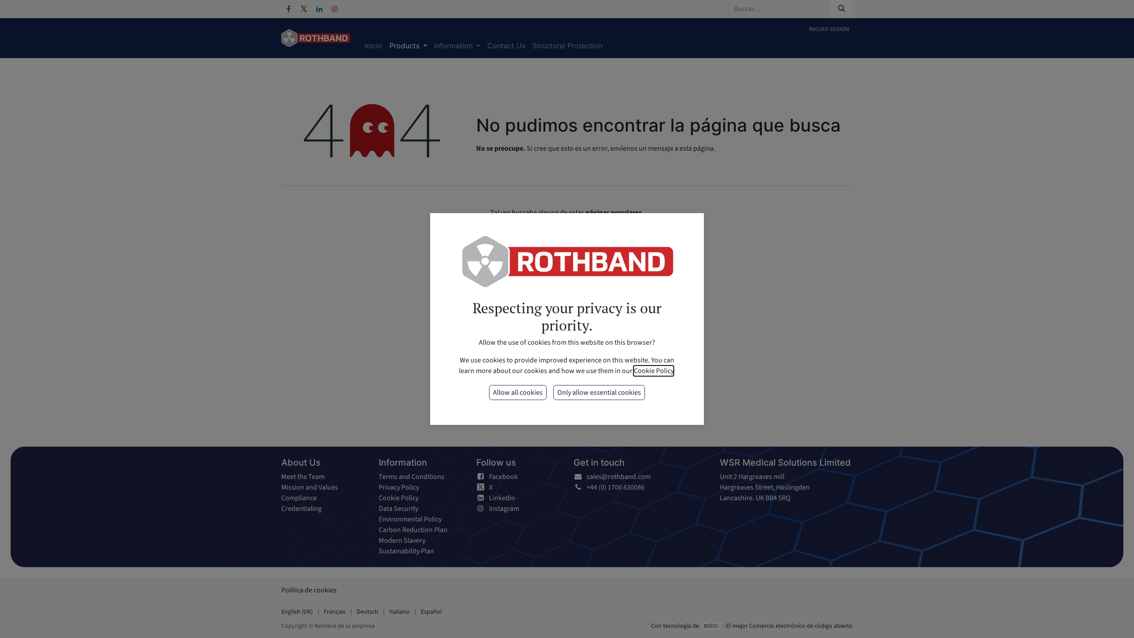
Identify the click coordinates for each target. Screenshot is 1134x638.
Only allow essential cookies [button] (599, 392)
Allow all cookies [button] (518, 392)
